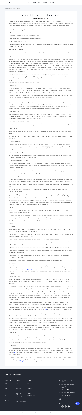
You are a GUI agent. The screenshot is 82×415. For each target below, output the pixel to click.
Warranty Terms (19, 399)
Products (34, 2)
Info (28, 383)
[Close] (76, 413)
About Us (29, 393)
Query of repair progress (21, 401)
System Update (19, 396)
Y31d (6, 398)
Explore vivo (51, 2)
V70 (5, 393)
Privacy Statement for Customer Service (20, 405)
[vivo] (7, 374)
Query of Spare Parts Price (20, 394)
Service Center (19, 386)
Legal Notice (29, 391)
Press (28, 386)
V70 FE (6, 386)
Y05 (5, 395)
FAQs (17, 383)
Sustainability (29, 398)
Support (39, 2)
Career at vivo (30, 388)
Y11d (6, 388)
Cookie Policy (46, 413)
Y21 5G (6, 391)
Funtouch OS (18, 388)
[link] (8, 2)
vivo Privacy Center (31, 395)
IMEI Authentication (20, 391)
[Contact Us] (77, 403)
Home (29, 2)
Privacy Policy (53, 413)
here (46, 309)
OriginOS (45, 2)
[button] (76, 2)
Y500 (6, 383)
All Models (7, 400)
